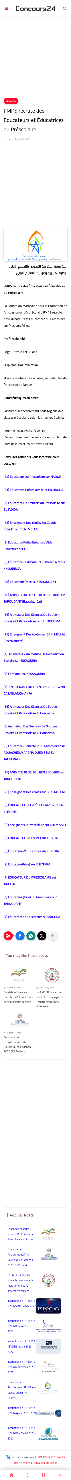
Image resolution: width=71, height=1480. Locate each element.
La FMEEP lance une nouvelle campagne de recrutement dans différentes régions (20, 1282)
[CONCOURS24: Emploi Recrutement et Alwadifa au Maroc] (35, 8)
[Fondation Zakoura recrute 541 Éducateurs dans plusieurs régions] (19, 975)
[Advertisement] (35, 59)
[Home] (12, 1475)
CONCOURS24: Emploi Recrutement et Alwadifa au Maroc (39, 1459)
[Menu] (44, 1475)
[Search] (28, 1475)
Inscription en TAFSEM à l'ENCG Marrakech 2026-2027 (21, 1367)
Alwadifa (11, 101)
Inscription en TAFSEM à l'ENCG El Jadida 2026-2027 (21, 1346)
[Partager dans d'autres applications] (52, 935)
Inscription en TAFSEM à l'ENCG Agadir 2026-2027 (21, 1410)
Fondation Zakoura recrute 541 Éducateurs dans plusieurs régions (18, 997)
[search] (64, 8)
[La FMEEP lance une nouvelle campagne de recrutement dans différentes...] (51, 975)
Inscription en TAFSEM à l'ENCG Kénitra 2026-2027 (21, 1326)
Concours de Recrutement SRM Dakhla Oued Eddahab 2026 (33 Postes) (17, 1044)
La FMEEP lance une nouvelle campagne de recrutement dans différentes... (50, 999)
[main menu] (6, 8)
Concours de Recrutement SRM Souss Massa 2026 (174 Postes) (21, 1390)
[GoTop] (60, 1475)
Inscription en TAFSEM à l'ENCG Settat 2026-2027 (21, 1303)
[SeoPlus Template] (8, 1457)
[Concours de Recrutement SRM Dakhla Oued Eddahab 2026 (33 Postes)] (19, 1020)
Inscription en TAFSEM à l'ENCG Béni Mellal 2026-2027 (21, 1433)
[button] (20, 935)
